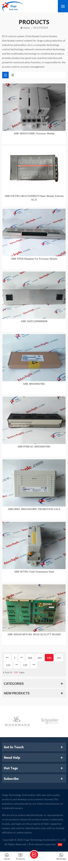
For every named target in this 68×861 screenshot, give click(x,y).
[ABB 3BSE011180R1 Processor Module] (34, 107)
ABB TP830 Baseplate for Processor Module (34, 258)
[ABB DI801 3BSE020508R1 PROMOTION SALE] (34, 483)
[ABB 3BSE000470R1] (34, 357)
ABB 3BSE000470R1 (34, 384)
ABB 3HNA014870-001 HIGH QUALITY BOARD (34, 634)
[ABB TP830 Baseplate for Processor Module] (34, 232)
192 (8, 665)
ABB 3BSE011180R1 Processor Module (34, 133)
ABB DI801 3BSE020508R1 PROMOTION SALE (34, 509)
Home (26, 27)
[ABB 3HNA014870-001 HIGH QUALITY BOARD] (34, 608)
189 (39, 657)
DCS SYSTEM (41, 27)
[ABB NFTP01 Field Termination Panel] (34, 545)
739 (25, 665)
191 (59, 657)
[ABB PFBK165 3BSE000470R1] (34, 420)
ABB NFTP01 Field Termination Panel (34, 571)
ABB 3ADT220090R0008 (34, 321)
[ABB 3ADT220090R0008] (34, 295)
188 (30, 657)
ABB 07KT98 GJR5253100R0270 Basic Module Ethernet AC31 (34, 198)
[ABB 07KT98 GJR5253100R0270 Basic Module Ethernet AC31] (34, 169)
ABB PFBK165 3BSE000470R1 (34, 446)
